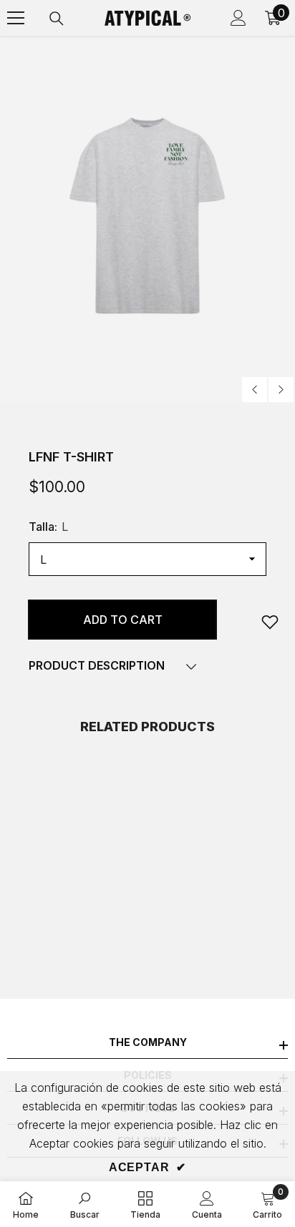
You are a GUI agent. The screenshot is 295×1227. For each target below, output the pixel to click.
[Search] (56, 18)
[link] (270, 622)
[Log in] (238, 18)
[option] (147, 220)
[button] (254, 389)
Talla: (48, 526)
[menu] (15, 17)
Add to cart (123, 619)
